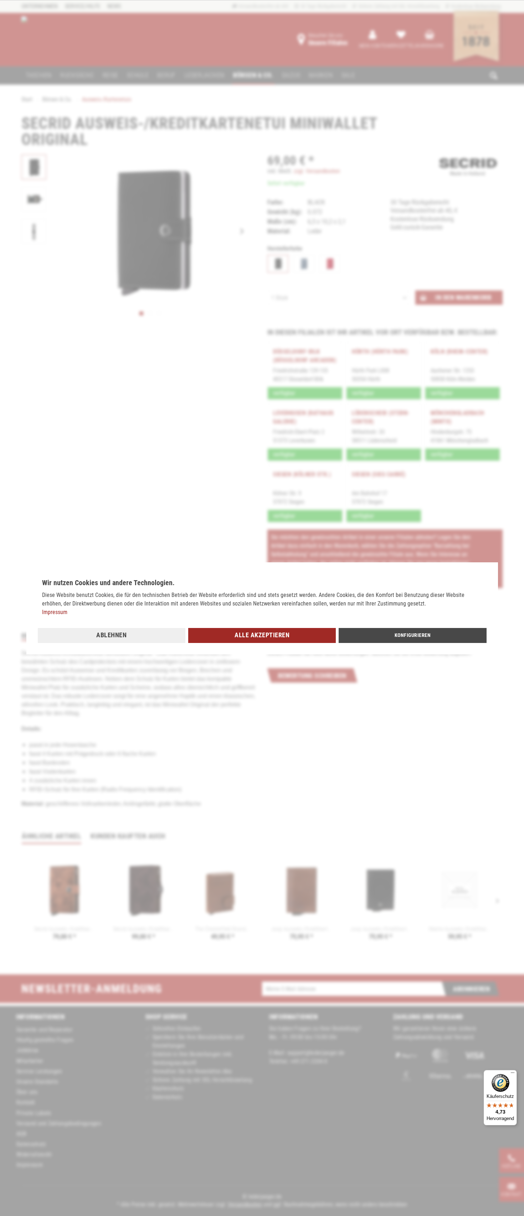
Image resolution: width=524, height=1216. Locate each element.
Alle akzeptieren (262, 635)
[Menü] (512, 1074)
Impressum (54, 612)
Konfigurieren (413, 635)
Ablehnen (111, 635)
